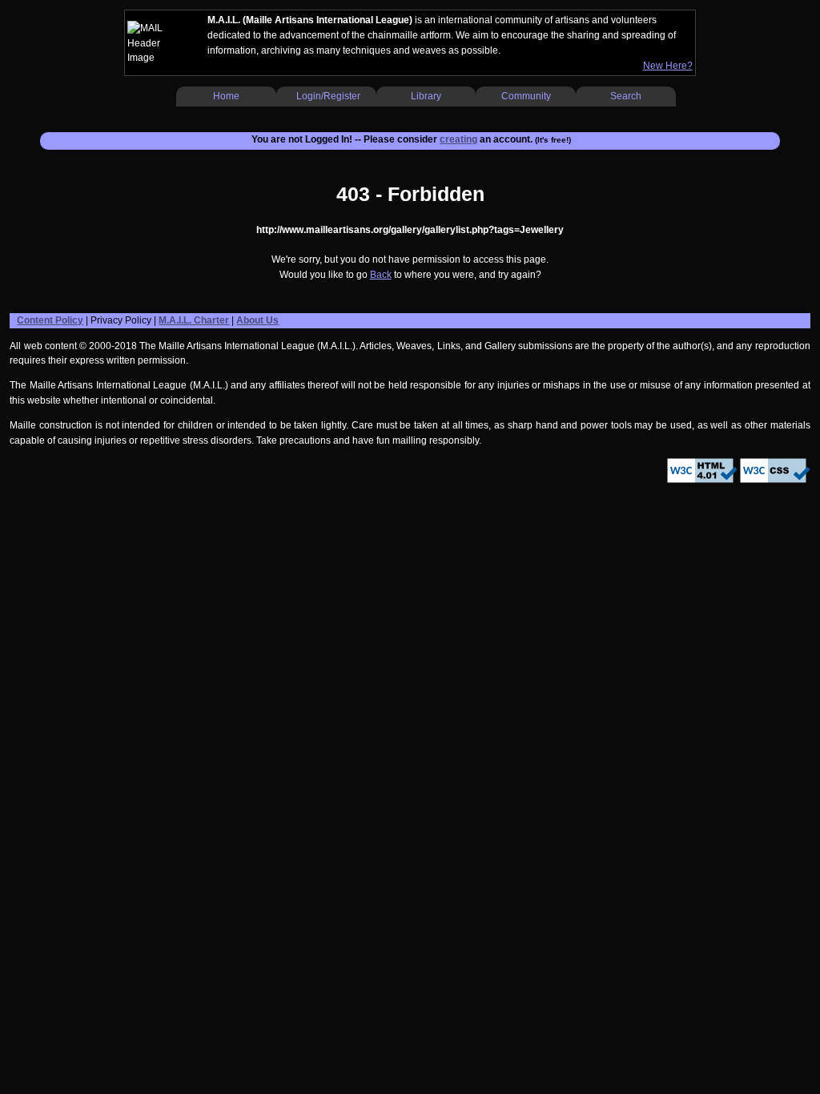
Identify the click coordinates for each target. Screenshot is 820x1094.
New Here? (668, 65)
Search (625, 96)
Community (526, 96)
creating (458, 139)
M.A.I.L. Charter (194, 320)
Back (381, 274)
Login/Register (328, 96)
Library (426, 96)
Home (226, 96)
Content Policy (50, 320)
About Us (257, 320)
